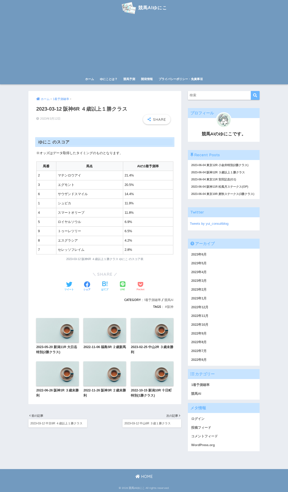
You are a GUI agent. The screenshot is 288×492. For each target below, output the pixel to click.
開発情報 (147, 79)
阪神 (170, 307)
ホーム (89, 79)
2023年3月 (199, 281)
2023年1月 (199, 298)
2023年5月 (199, 263)
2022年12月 (199, 307)
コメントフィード (204, 436)
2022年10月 (199, 324)
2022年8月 (199, 342)
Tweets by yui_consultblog (209, 224)
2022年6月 (199, 360)
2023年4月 (199, 272)
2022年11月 (199, 316)
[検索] (255, 95)
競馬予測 (129, 79)
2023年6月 (199, 254)
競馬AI (168, 300)
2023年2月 (199, 289)
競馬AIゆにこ (152, 7)
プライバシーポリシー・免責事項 (181, 79)
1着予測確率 (152, 300)
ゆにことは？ (109, 79)
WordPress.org (203, 445)
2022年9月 (199, 333)
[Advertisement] (144, 45)
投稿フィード (201, 427)
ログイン (198, 419)
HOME (146, 476)
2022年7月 (199, 351)
